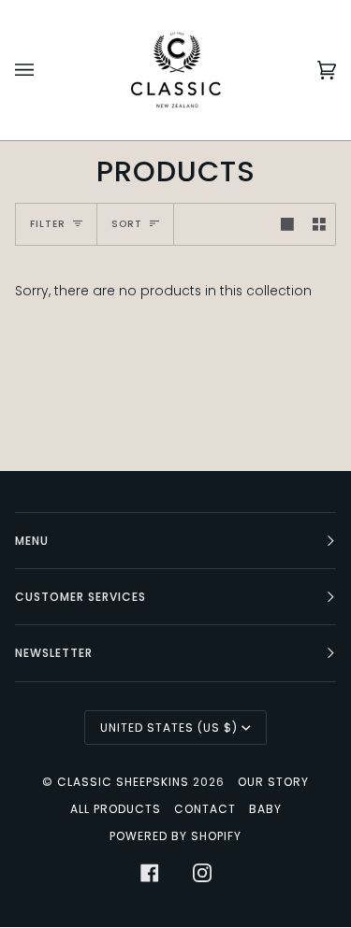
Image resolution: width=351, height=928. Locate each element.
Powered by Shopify (175, 836)
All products (115, 809)
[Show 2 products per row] (319, 224)
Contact (205, 809)
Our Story (273, 782)
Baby (265, 809)
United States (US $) (169, 727)
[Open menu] (43, 70)
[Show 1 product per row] (287, 224)
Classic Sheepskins (123, 782)
